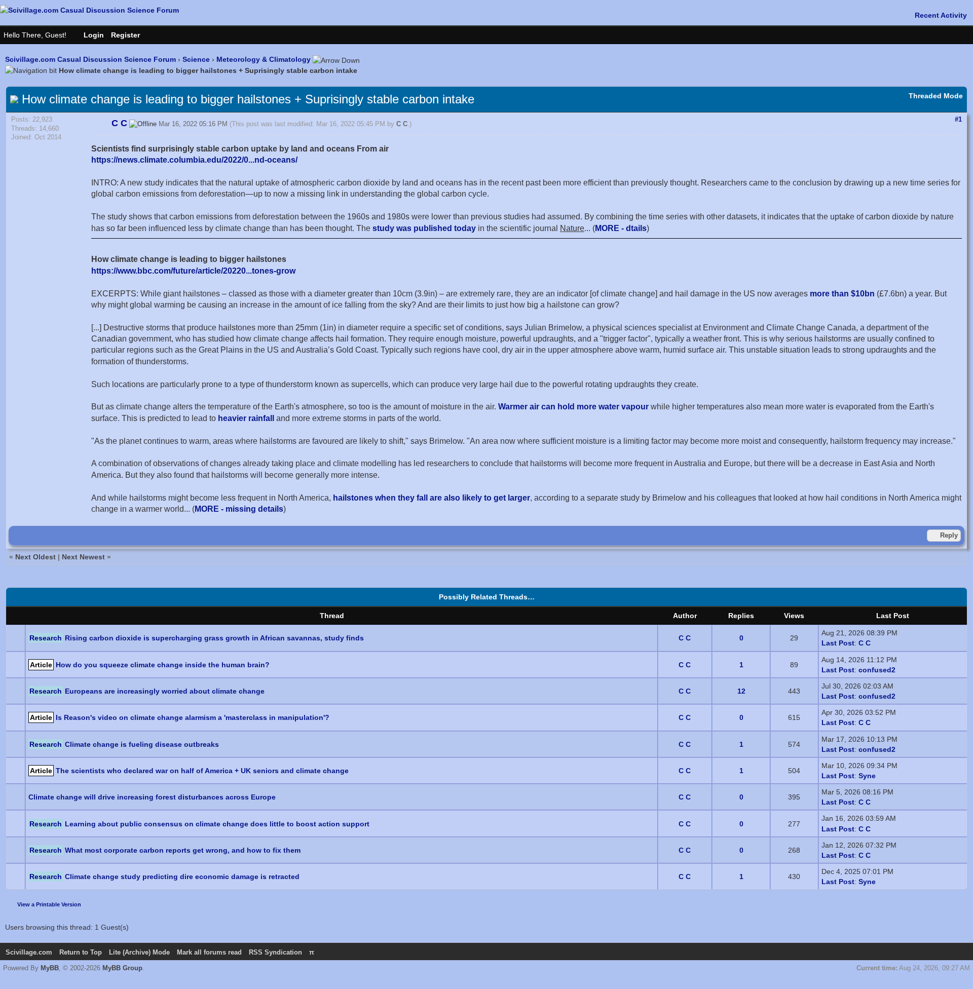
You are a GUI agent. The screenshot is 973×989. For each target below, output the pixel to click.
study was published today (424, 228)
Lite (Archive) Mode (139, 952)
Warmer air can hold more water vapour (573, 406)
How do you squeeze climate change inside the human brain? (163, 665)
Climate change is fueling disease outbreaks (142, 744)
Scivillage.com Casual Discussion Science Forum (90, 59)
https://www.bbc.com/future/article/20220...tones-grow (193, 271)
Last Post (837, 643)
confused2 (876, 670)
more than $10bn (842, 293)
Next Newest (83, 557)
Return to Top (80, 952)
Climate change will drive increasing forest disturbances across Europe (152, 797)
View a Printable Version (49, 904)
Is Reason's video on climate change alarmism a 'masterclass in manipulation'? (192, 717)
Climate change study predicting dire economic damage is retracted (182, 876)
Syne (867, 776)
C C (401, 124)
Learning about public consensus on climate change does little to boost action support (217, 824)
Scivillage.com (29, 952)
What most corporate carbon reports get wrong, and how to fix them (183, 850)
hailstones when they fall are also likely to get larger (431, 497)
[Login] (88, 35)
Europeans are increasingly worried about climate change (165, 691)
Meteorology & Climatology (263, 59)
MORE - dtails (621, 228)
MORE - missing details (239, 509)
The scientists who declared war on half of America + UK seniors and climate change (202, 771)
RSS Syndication (275, 952)
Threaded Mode (936, 96)
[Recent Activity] (936, 15)
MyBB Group (122, 968)
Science (196, 59)
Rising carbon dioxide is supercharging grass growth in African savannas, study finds (214, 638)
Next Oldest (35, 557)
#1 (958, 119)
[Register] (130, 35)
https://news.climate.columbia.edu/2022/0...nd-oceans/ (194, 160)
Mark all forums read (209, 952)
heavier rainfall (246, 418)
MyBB (50, 968)
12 (741, 691)
